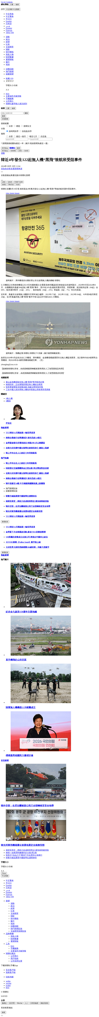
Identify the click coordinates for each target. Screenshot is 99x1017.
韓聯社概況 (10, 953)
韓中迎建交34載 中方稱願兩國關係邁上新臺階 (25, 483)
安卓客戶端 (10, 970)
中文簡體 (5, 876)
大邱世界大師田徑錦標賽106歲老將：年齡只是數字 (27, 547)
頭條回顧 (10, 69)
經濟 (8, 42)
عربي (8, 890)
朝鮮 (8, 49)
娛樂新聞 (10, 74)
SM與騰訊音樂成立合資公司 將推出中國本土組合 (27, 537)
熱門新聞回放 (16, 929)
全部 (11, 126)
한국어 (9, 883)
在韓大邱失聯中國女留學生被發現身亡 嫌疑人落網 (27, 448)
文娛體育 (10, 47)
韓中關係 (10, 52)
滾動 (8, 37)
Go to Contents (7, 2)
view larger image (12, 193)
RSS (7, 94)
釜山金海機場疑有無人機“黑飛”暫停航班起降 (25, 382)
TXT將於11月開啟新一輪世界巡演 (20, 433)
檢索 (3, 116)
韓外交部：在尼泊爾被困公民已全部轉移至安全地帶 (28, 506)
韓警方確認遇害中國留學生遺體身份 (21, 496)
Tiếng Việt (10, 897)
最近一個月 (21, 136)
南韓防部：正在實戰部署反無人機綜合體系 (24, 384)
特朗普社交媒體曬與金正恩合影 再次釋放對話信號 (27, 468)
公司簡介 (10, 101)
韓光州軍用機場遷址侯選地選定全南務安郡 (24, 511)
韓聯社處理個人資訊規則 (16, 104)
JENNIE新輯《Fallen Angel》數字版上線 (23, 542)
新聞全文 (27, 126)
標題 (18, 126)
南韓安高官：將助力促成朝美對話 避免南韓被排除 (27, 501)
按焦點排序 (27, 131)
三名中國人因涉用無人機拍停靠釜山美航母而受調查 (28, 390)
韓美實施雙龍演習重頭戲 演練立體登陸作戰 (24, 387)
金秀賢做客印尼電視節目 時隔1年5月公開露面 (25, 443)
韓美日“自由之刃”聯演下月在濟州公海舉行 (24, 855)
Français (9, 894)
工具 (8, 944)
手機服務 (10, 99)
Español (9, 892)
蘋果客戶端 (10, 972)
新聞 (8, 901)
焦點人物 (10, 54)
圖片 (8, 62)
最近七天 (33, 136)
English (9, 885)
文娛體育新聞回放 (18, 931)
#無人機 (9, 398)
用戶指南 (14, 958)
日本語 (9, 888)
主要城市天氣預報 (13, 96)
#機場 (8, 401)
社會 (8, 44)
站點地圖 (10, 977)
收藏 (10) (9, 78)
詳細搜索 (5, 119)
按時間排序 (13, 131)
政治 (8, 39)
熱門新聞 (10, 71)
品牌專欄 (10, 934)
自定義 (43, 136)
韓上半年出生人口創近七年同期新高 (21, 453)
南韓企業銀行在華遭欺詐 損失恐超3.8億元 (24, 438)
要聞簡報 (10, 59)
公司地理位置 (16, 961)
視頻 (8, 64)
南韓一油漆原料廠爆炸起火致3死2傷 (21, 853)
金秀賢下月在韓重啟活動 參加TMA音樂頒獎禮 (26, 532)
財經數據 (10, 57)
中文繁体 (10, 880)
